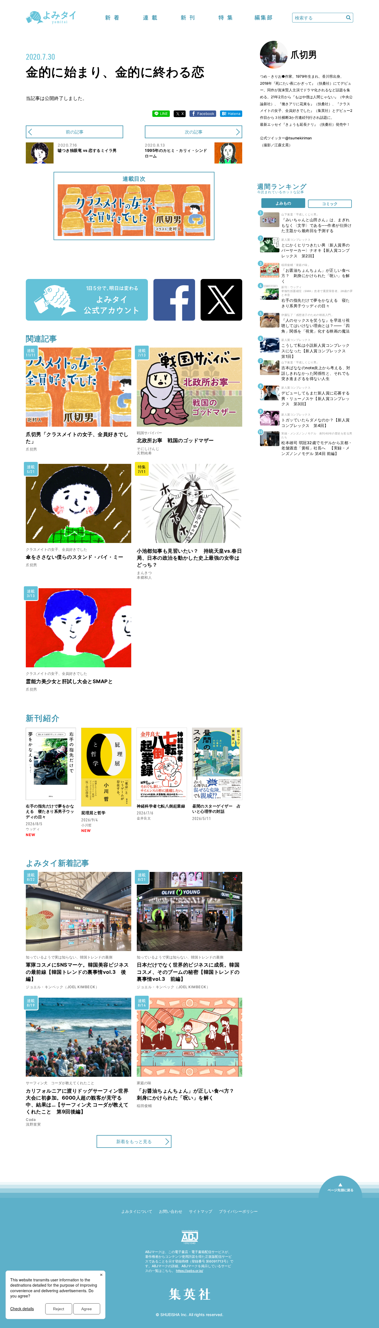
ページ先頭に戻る (340, 1197)
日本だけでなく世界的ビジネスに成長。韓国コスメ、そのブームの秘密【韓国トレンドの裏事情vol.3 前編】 (188, 972)
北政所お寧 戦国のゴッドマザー (175, 440)
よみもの (283, 203)
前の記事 (75, 132)
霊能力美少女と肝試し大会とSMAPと (69, 681)
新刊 (188, 17)
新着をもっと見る (134, 1141)
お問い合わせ (170, 1211)
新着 (112, 17)
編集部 (263, 17)
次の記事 (194, 132)
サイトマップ (200, 1211)
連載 (150, 17)
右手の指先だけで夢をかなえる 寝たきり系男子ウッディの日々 (50, 811)
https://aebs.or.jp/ (189, 1271)
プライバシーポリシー (238, 1211)
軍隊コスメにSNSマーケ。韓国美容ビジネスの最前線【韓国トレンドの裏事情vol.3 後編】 (77, 972)
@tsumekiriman (298, 138)
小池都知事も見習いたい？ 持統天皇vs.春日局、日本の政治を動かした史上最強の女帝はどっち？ (189, 558)
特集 (225, 17)
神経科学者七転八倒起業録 (161, 806)
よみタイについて (136, 1211)
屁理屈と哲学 (93, 812)
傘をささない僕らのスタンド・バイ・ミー (74, 557)
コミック (330, 203)
